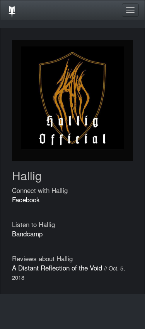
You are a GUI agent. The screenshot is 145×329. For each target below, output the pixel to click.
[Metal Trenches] (12, 10)
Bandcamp (27, 233)
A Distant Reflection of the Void (57, 267)
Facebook (26, 199)
